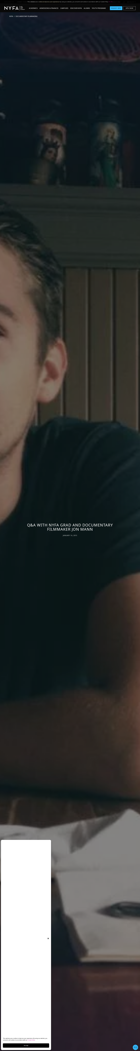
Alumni (87, 8)
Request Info (116, 8)
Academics (33, 8)
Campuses (64, 8)
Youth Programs (99, 8)
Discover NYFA (76, 8)
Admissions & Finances (49, 8)
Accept (26, 1045)
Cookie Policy (31, 1040)
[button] (48, 938)
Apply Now (129, 8)
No (112, 2)
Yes (110, 2)
